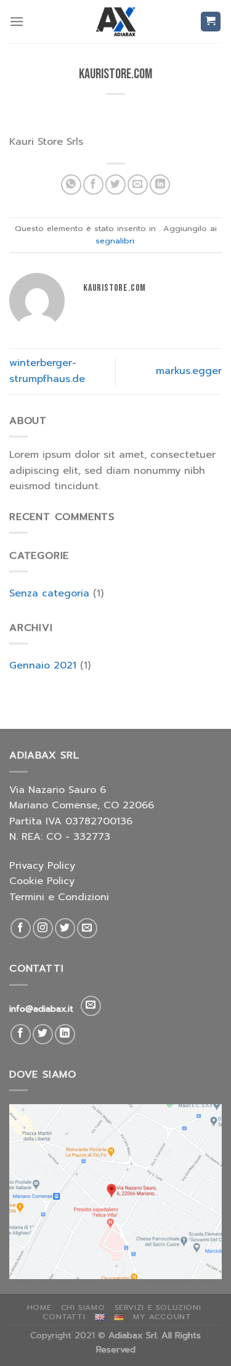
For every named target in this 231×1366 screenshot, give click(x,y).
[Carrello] (211, 22)
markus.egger (189, 371)
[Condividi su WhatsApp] (71, 184)
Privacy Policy (42, 865)
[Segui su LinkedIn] (65, 1034)
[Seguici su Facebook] (20, 928)
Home (39, 1307)
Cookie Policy (42, 881)
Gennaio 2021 (42, 665)
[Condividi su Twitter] (115, 184)
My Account (162, 1316)
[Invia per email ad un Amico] (138, 184)
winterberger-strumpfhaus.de (47, 371)
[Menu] (16, 21)
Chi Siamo (83, 1307)
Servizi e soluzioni (158, 1307)
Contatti (64, 1316)
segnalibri (114, 240)
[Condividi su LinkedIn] (160, 184)
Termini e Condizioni (59, 897)
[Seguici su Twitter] (65, 928)
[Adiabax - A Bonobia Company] (115, 21)
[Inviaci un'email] (87, 928)
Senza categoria (49, 593)
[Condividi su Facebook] (93, 184)
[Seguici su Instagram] (43, 928)
